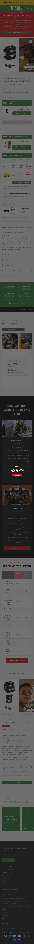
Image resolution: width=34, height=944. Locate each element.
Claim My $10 (17, 475)
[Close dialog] (27, 462)
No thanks (16, 477)
